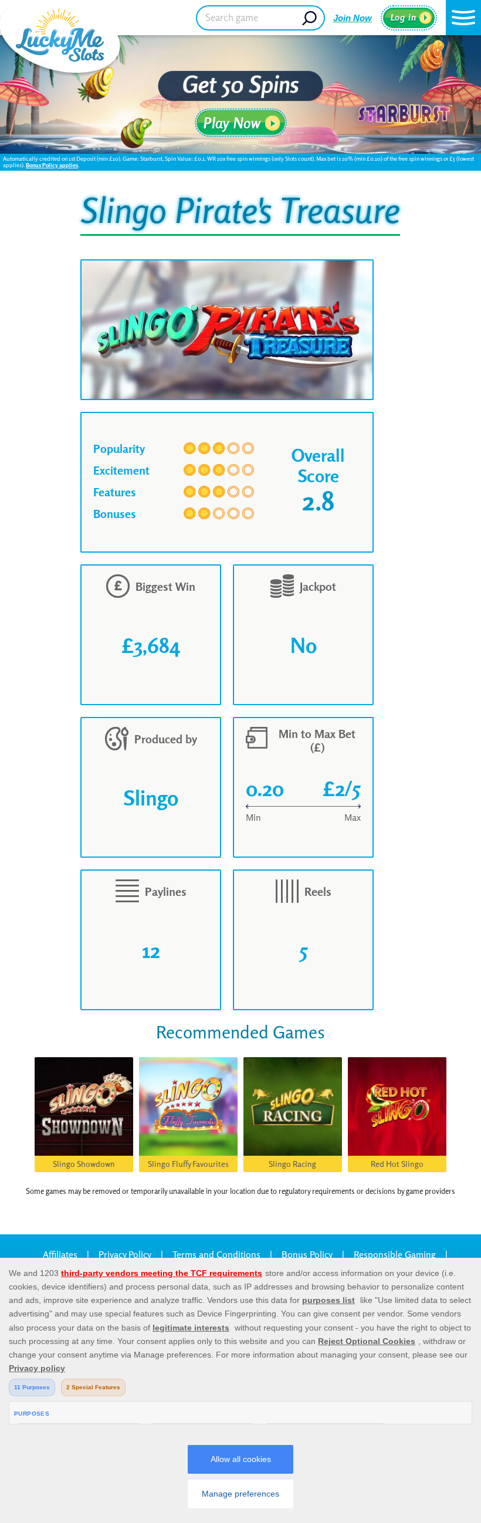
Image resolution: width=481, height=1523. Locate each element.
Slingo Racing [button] (292, 1164)
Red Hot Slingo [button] (397, 1164)
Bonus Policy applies (52, 164)
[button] (463, 17)
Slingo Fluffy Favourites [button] (188, 1164)
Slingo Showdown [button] (84, 1164)
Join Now (352, 18)
